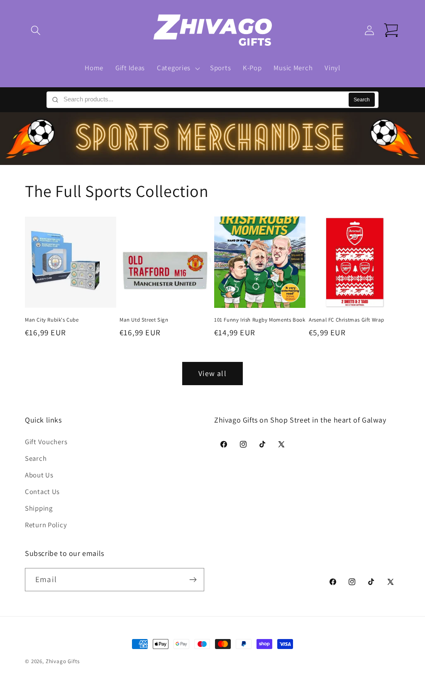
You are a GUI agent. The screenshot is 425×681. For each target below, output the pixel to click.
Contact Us (42, 491)
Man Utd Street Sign (144, 320)
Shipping (39, 508)
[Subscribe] (193, 579)
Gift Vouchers (46, 441)
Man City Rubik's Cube (52, 320)
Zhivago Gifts (63, 661)
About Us (39, 474)
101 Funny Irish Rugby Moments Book (259, 320)
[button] (36, 31)
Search (362, 100)
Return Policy (46, 524)
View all (212, 373)
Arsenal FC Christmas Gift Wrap (346, 320)
